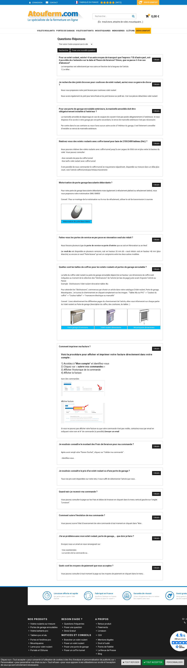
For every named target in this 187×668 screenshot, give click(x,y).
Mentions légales (106, 640)
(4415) (118, 2)
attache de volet (120, 22)
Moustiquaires (37, 643)
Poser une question (73, 627)
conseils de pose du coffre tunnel (79, 158)
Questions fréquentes (74, 624)
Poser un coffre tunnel (74, 650)
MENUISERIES (118, 31)
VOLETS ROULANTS (45, 31)
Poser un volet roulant (74, 643)
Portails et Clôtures (39, 650)
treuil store (107, 22)
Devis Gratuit (70, 631)
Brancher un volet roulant (75, 640)
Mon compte (83, 363)
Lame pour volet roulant (41, 647)
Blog (100, 654)
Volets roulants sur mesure (42, 624)
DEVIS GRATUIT (143, 31)
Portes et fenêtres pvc (40, 640)
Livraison (102, 631)
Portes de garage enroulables (44, 627)
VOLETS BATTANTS (84, 31)
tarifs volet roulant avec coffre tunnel (81, 161)
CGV (100, 635)
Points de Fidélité (106, 647)
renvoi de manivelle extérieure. (84, 129)
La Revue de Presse (107, 650)
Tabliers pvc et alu (38, 635)
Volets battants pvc (39, 631)
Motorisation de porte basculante (76, 222)
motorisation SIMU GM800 (89, 194)
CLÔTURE (130, 31)
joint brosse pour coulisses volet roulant (100, 90)
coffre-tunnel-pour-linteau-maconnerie (92, 170)
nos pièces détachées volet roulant (143, 96)
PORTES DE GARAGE (65, 31)
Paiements (103, 627)
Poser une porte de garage (76, 647)
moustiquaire (135, 22)
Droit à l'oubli (104, 643)
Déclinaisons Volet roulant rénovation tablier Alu (88, 284)
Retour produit (104, 624)
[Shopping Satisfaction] (106, 3)
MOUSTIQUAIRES (102, 31)
